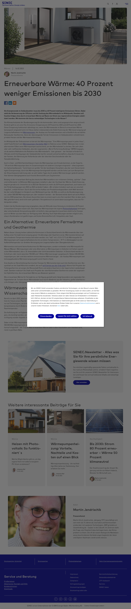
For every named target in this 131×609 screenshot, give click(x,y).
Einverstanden (46, 316)
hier (59, 306)
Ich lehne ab (87, 316)
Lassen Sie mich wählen (67, 316)
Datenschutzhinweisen (87, 303)
